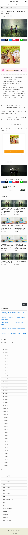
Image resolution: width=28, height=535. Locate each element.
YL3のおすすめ (6, 487)
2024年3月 (5, 399)
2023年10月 (5, 414)
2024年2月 (5, 402)
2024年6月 (5, 390)
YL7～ (4, 505)
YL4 (4, 490)
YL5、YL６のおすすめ (8, 499)
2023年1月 (5, 441)
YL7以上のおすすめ (7, 508)
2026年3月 (5, 349)
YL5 (4, 496)
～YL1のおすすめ (7, 476)
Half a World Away (9, 146)
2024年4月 (5, 396)
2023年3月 (5, 435)
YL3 (4, 162)
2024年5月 (5, 393)
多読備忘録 (5, 517)
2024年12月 (5, 373)
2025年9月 (5, 358)
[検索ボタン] (26, 2)
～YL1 (4, 473)
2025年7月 (5, 361)
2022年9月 (5, 453)
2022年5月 (5, 465)
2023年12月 (5, 408)
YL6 (4, 502)
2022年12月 (5, 444)
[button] (3, 40)
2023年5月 (5, 429)
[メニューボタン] (2, 2)
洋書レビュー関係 (7, 520)
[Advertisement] (14, 285)
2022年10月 (5, 450)
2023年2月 (5, 438)
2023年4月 (5, 432)
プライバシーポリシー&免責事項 (14, 530)
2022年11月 (5, 447)
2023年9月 (5, 417)
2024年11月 (5, 376)
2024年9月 (5, 381)
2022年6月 (5, 462)
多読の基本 (5, 514)
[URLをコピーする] (25, 40)
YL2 (4, 479)
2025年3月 (5, 367)
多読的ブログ (14, 2)
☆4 (8, 162)
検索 (24, 304)
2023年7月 (5, 423)
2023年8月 (5, 420)
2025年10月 (5, 355)
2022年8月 (5, 456)
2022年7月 (5, 459)
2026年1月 (5, 352)
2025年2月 (5, 370)
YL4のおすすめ (6, 493)
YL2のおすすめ (6, 482)
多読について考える (7, 511)
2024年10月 (5, 379)
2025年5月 (5, 364)
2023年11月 (5, 411)
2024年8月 (5, 385)
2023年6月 (5, 426)
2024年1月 (5, 405)
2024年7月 (5, 387)
